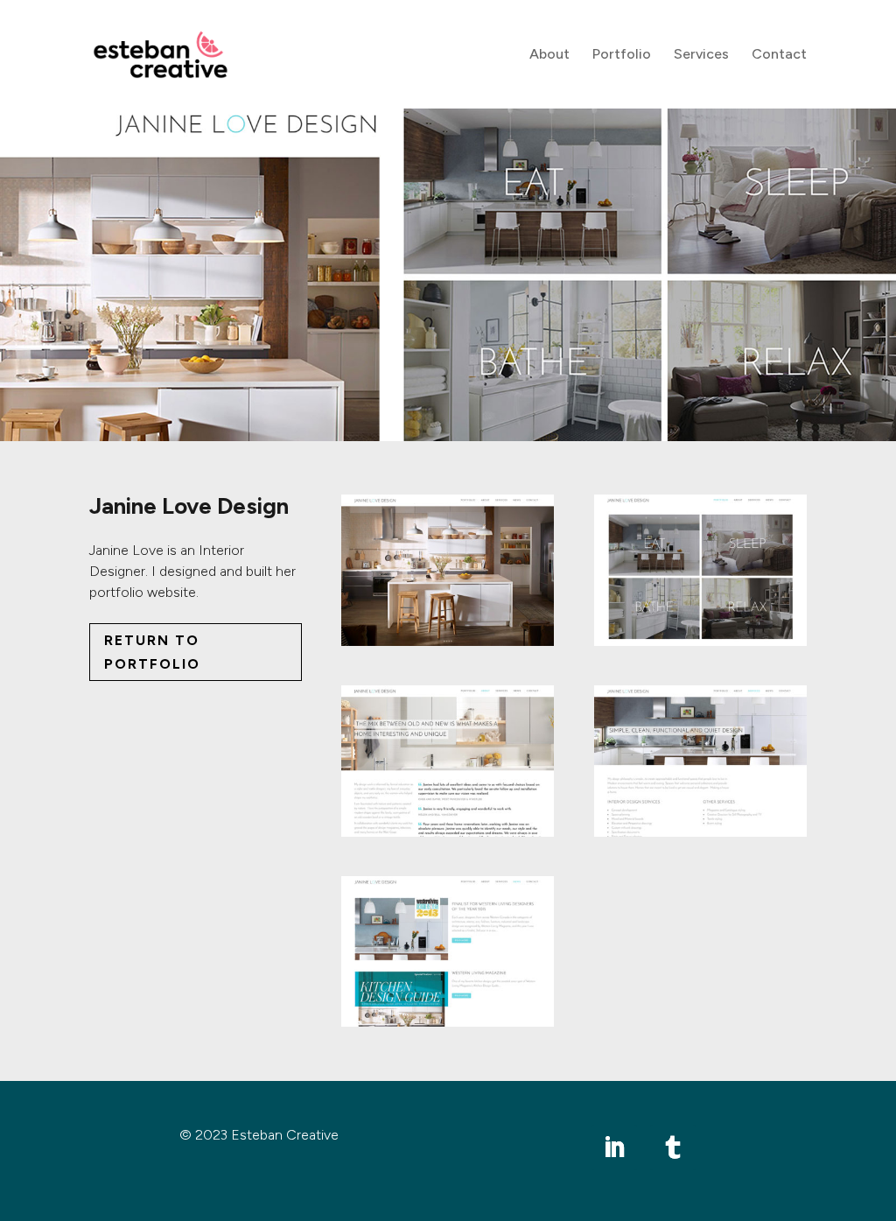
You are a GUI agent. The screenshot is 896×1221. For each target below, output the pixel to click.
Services (701, 55)
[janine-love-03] (447, 836)
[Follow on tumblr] (673, 1147)
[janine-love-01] (447, 645)
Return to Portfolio (152, 652)
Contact (779, 55)
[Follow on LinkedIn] (614, 1147)
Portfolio (621, 55)
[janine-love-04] (700, 836)
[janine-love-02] (700, 645)
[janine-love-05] (447, 1026)
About (549, 55)
